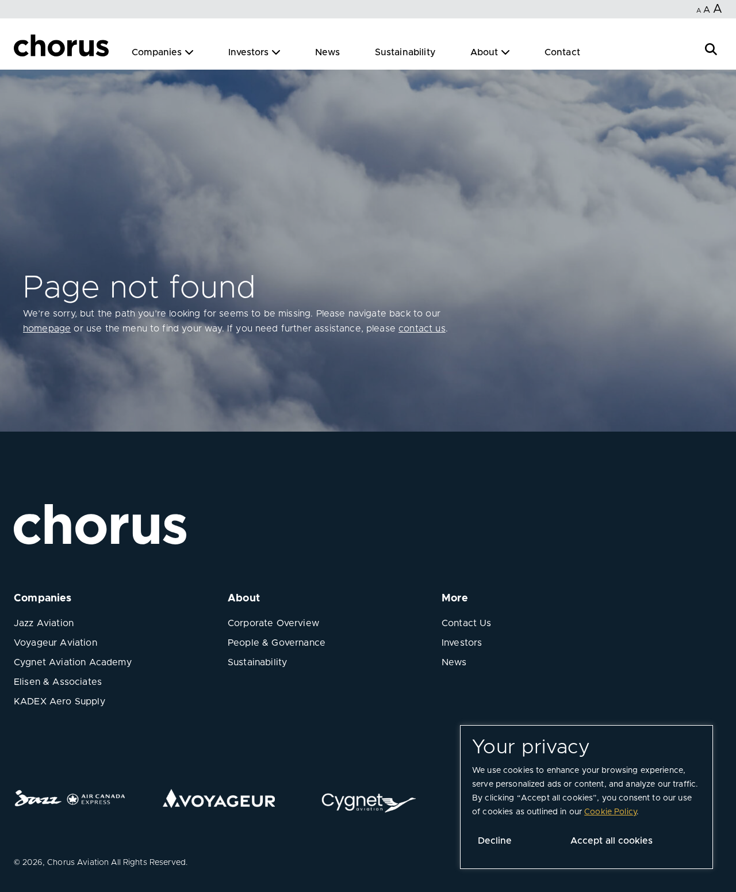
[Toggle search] (711, 48)
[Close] (21, 47)
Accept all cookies (611, 840)
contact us (422, 328)
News (327, 52)
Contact (562, 52)
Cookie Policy (610, 812)
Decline (495, 840)
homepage (47, 328)
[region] (586, 797)
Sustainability (405, 52)
